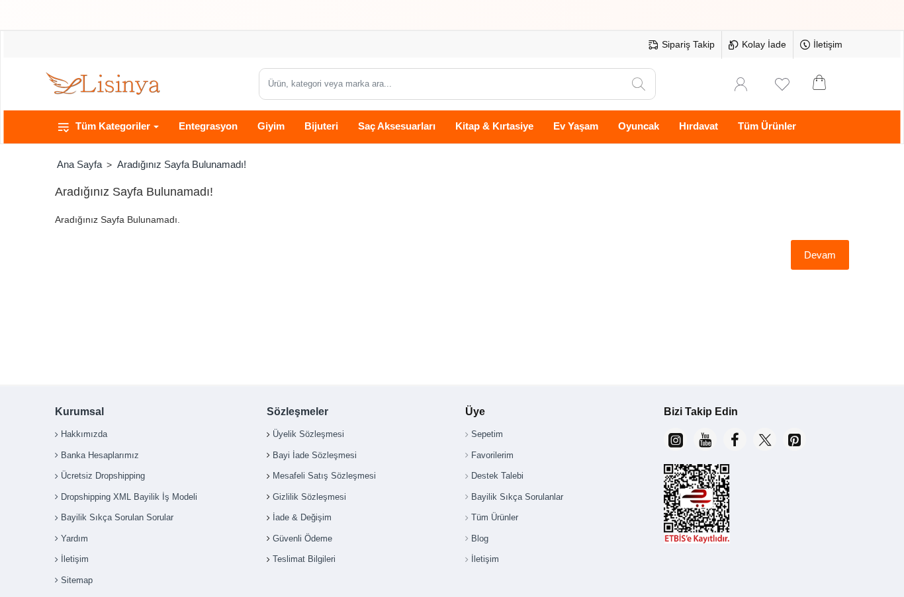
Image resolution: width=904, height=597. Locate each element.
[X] (764, 439)
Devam (820, 254)
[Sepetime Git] (828, 84)
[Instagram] (675, 439)
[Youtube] (705, 439)
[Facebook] (734, 439)
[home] (79, 164)
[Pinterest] (794, 439)
